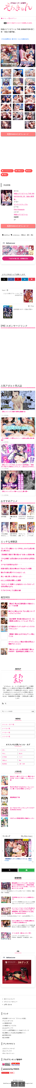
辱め (5, 174)
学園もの (20, 170)
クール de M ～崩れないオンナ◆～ (22, 933)
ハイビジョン (8, 170)
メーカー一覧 (6, 732)
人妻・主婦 (22, 763)
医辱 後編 (3, 516)
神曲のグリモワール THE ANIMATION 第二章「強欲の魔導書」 (24, 196)
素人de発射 (5, 1037)
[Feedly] (26, 870)
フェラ (20, 757)
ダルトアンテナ (7, 1051)
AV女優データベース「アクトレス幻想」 (14, 1018)
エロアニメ (13, 18)
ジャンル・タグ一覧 (8, 724)
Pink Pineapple (19, 209)
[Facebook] (11, 279)
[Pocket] (32, 279)
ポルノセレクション (8, 1053)
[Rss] (3, 703)
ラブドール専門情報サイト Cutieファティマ (15, 1030)
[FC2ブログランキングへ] (15, 1064)
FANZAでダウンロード (20, 134)
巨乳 (3, 750)
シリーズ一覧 (6, 736)
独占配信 (4, 763)
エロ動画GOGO (7, 1023)
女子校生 (4, 757)
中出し (4, 753)
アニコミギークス (7, 1021)
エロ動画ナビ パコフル (9, 1025)
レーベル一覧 (6, 728)
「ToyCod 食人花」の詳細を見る (18, 258)
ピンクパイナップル (21, 204)
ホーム (4, 18)
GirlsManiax (27, 836)
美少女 (20, 753)
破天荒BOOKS (6, 1035)
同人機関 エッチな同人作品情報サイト (14, 1033)
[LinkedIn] (25, 279)
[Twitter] (4, 279)
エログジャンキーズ (8, 1048)
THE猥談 (6, 860)
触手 (29, 170)
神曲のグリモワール (21, 214)
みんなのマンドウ (7, 1028)
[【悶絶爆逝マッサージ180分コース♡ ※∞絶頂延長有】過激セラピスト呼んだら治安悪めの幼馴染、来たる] (16, 848)
